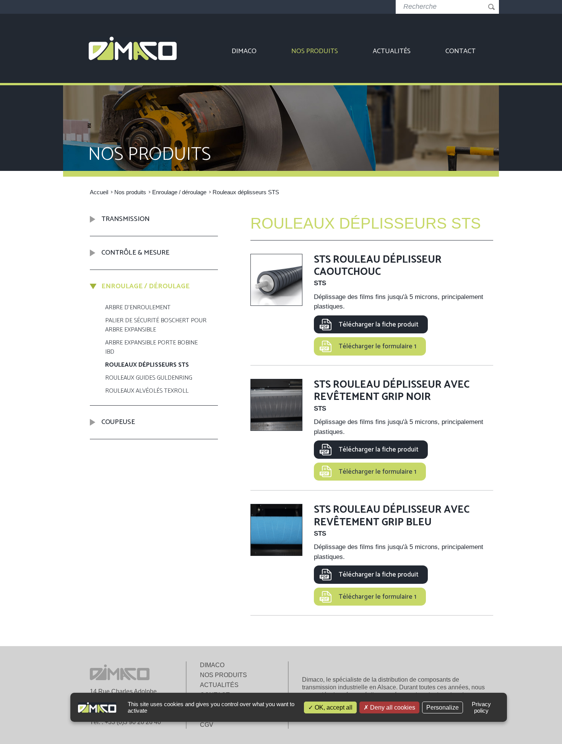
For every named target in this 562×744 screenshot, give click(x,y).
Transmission (125, 219)
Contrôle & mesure (135, 252)
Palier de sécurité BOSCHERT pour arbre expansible (155, 325)
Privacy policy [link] (481, 707)
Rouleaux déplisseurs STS (147, 365)
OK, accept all (332, 707)
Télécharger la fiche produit (378, 324)
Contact (460, 51)
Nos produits (314, 51)
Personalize (442, 707)
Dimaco (244, 51)
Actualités (392, 51)
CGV (206, 724)
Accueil (99, 192)
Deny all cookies (392, 707)
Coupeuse (118, 422)
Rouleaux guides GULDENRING (148, 378)
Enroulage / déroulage (179, 192)
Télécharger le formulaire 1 (377, 346)
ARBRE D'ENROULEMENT (138, 308)
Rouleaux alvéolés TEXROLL (146, 391)
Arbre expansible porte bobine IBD (151, 347)
